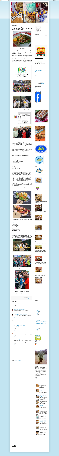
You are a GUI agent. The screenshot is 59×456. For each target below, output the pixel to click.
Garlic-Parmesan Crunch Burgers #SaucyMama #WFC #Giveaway (43, 396)
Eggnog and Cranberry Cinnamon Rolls (42, 426)
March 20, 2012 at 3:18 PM (22, 309)
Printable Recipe (14, 222)
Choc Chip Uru (16, 325)
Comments (37, 380)
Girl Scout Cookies (19, 298)
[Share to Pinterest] (27, 297)
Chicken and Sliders (42, 431)
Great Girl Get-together (27, 298)
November (38, 309)
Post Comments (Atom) (18, 360)
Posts (37, 378)
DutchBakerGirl (38, 344)
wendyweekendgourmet (17, 332)
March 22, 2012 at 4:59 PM (20, 339)
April (37, 316)
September (38, 311)
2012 (36, 307)
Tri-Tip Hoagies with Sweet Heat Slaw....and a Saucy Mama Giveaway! (43, 390)
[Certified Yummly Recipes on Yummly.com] (41, 106)
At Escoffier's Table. (26, 151)
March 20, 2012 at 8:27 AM (18, 303)
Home (13, 442)
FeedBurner (42, 83)
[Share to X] (26, 297)
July (37, 313)
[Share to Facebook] (26, 297)
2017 (36, 301)
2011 (36, 330)
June (37, 314)
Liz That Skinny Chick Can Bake (18, 314)
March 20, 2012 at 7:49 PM (25, 314)
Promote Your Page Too (37, 102)
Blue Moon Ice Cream (42, 415)
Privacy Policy (14, 443)
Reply (14, 311)
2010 (36, 331)
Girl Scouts (23, 298)
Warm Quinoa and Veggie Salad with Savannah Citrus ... (41, 323)
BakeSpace (36, 68)
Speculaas (41, 384)
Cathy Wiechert (38, 338)
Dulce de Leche (15, 298)
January (38, 329)
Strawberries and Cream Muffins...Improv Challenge (43, 421)
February (38, 328)
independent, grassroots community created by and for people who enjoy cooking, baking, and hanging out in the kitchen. (39, 70)
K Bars (40, 400)
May (37, 315)
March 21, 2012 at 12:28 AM (21, 325)
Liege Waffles (41, 405)
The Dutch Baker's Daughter (38, 91)
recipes (39, 339)
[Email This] (24, 297)
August (37, 312)
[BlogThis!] (25, 297)
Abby (14, 303)
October (38, 310)
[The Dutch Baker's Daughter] (38, 101)
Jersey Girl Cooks (16, 309)
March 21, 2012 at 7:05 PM (23, 332)
